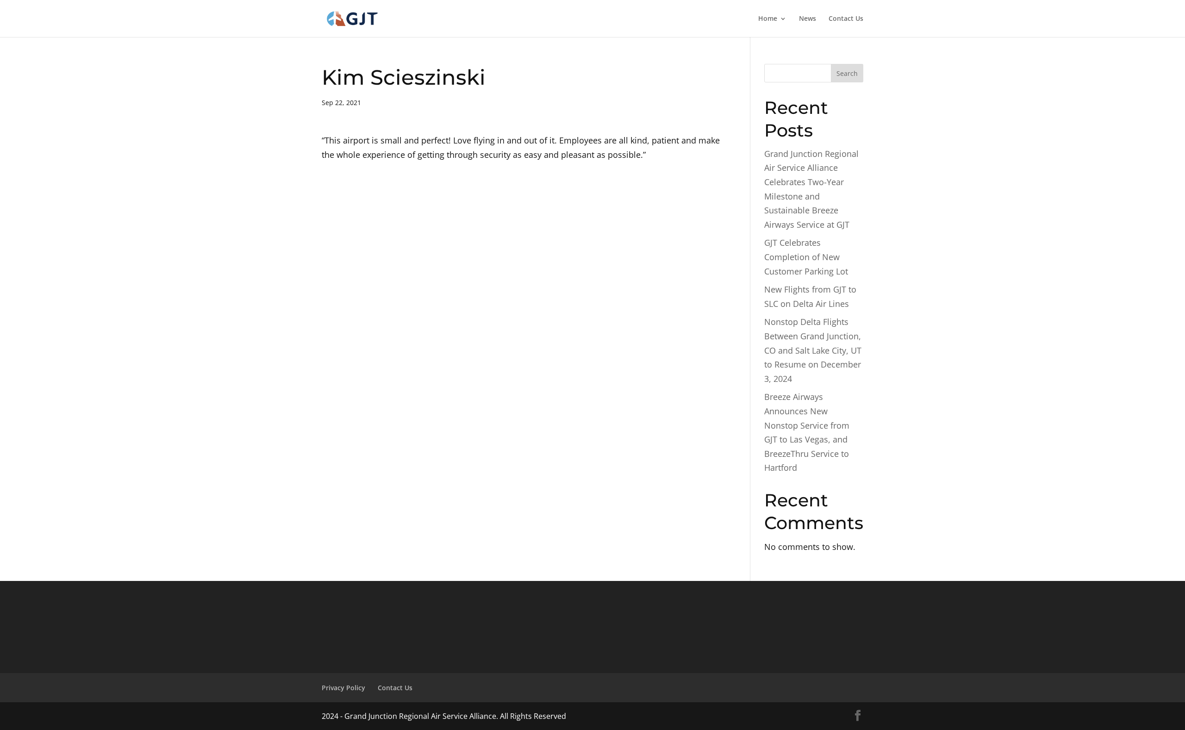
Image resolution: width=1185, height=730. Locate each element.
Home (767, 19)
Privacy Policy (343, 687)
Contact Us (846, 19)
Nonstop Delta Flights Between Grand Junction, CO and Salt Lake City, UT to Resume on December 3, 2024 (812, 350)
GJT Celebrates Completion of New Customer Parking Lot (806, 256)
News (807, 19)
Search (847, 73)
